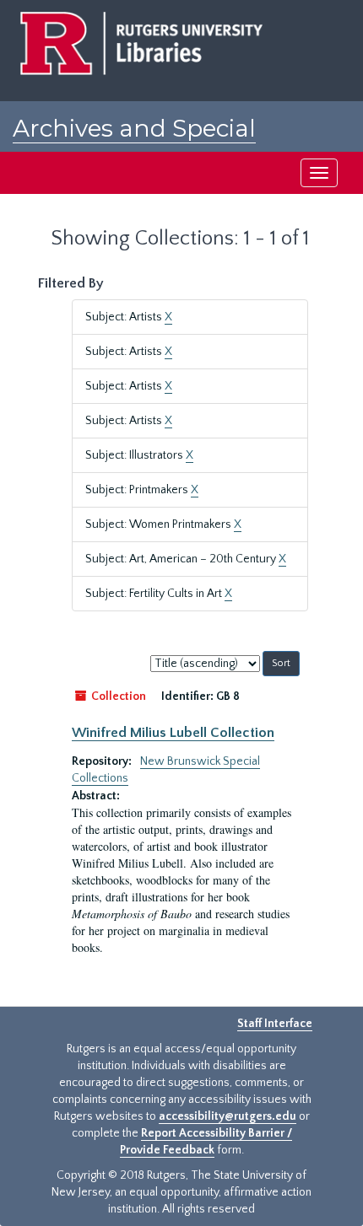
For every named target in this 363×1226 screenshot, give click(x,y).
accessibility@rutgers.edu (227, 1116)
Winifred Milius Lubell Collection (173, 732)
